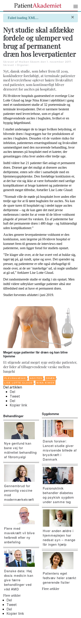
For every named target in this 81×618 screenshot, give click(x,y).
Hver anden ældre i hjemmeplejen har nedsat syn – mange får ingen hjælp (59, 537)
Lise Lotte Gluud (18, 382)
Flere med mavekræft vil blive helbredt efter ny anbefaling (19, 535)
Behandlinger (13, 416)
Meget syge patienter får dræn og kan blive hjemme (35, 354)
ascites (36, 378)
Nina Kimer (45, 382)
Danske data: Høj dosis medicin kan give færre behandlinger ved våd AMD (18, 580)
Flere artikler (12, 595)
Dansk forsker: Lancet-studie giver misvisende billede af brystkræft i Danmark (60, 450)
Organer (23, 65)
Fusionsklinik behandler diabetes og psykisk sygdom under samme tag (58, 495)
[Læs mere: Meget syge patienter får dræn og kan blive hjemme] (40, 327)
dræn (50, 378)
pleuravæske (15, 378)
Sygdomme (50, 413)
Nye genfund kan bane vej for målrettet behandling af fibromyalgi (20, 450)
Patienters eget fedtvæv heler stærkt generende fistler (59, 578)
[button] (75, 6)
